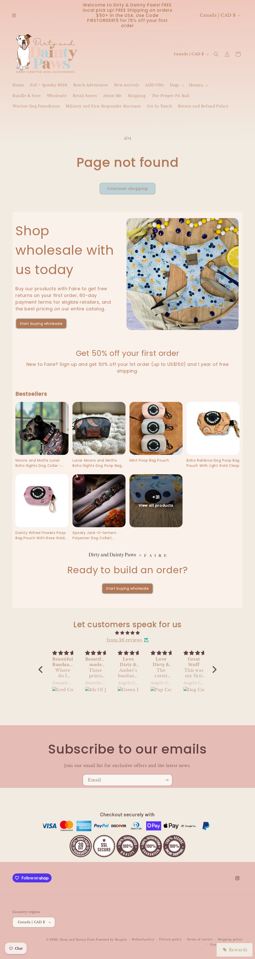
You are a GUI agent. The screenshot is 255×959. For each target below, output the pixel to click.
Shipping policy (230, 939)
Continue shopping (127, 188)
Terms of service (200, 939)
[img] (127, 632)
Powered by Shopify (111, 939)
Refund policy (143, 939)
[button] (176, 85)
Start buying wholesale (41, 323)
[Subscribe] (166, 780)
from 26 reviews (124, 639)
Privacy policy (170, 939)
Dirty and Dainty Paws (77, 939)
